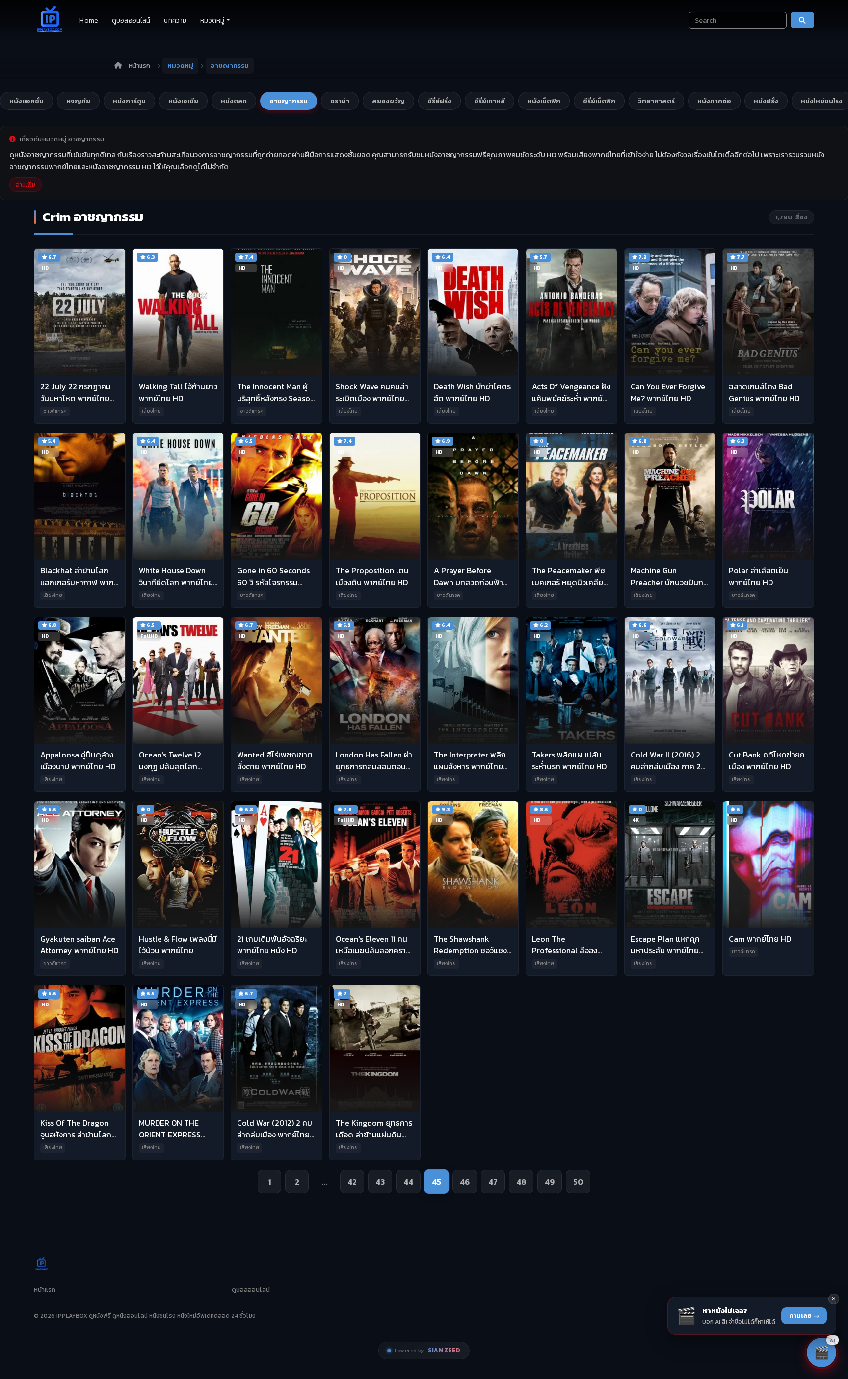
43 (380, 1182)
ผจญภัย (78, 101)
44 (408, 1182)
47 (493, 1182)
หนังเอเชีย (183, 101)
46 (465, 1182)
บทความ (175, 20)
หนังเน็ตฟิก (544, 101)
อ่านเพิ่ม (25, 184)
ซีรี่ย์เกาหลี (489, 101)
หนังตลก (234, 101)
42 (352, 1182)
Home (89, 20)
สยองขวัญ (388, 101)
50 (578, 1182)
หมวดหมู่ (212, 20)
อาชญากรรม (288, 101)
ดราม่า (339, 101)
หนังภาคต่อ (714, 101)
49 (550, 1182)
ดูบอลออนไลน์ (131, 20)
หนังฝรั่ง (766, 101)
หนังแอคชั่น (26, 101)
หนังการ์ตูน (129, 101)
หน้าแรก (139, 65)
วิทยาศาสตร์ (656, 101)
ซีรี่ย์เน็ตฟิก (599, 101)
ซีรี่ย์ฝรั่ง (439, 101)
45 (437, 1182)
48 (521, 1182)
